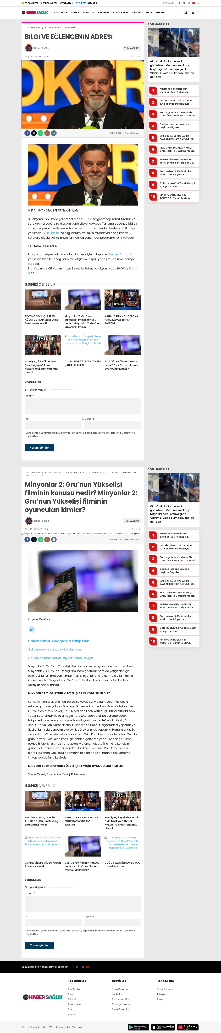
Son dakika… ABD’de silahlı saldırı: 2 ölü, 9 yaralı (175, 173)
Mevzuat (161, 12)
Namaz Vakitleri (120, 999)
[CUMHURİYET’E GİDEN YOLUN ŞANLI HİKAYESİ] (83, 346)
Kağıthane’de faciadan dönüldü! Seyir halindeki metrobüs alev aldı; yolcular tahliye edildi (176, 90)
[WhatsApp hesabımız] (198, 3)
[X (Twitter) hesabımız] (184, 3)
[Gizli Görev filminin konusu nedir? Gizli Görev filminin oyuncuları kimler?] (123, 346)
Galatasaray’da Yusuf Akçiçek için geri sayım (178, 185)
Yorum (30, 395)
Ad (27, 418)
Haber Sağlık (41, 48)
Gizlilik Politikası (165, 989)
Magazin (88, 12)
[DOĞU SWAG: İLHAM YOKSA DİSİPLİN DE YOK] (123, 847)
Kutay (87, 219)
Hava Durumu (120, 989)
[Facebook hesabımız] (179, 3)
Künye (160, 999)
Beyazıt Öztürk (119, 254)
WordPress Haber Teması (65, 1027)
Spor (149, 12)
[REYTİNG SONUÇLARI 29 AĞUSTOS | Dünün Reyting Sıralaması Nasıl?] (43, 300)
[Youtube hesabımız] (193, 3)
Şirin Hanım (51, 233)
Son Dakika (60, 12)
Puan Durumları (120, 1009)
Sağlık (75, 12)
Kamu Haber (121, 12)
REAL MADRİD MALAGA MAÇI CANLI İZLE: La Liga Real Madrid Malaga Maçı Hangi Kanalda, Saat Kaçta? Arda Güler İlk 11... (177, 149)
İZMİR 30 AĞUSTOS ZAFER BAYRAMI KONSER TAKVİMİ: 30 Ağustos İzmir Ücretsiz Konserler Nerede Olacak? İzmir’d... (177, 137)
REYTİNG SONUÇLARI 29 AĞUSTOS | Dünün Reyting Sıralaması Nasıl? (175, 196)
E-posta (89, 418)
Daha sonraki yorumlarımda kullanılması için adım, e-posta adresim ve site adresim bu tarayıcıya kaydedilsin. (80, 434)
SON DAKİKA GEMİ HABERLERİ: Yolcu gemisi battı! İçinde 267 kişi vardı (177, 161)
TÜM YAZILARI (131, 48)
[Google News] (132, 133)
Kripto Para (118, 994)
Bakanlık (104, 12)
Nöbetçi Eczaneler (122, 1004)
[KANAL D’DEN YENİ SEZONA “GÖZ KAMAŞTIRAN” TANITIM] (123, 300)
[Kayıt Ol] (186, 13)
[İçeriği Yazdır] (54, 133)
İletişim (161, 994)
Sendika (137, 12)
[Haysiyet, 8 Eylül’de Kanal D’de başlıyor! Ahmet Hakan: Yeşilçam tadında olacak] (43, 346)
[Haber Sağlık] (35, 13)
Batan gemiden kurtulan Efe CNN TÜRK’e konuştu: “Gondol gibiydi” (177, 114)
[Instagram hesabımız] (189, 3)
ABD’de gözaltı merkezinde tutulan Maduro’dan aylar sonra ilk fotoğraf (176, 102)
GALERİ (31, 3)
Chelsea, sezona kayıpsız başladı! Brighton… (174, 126)
